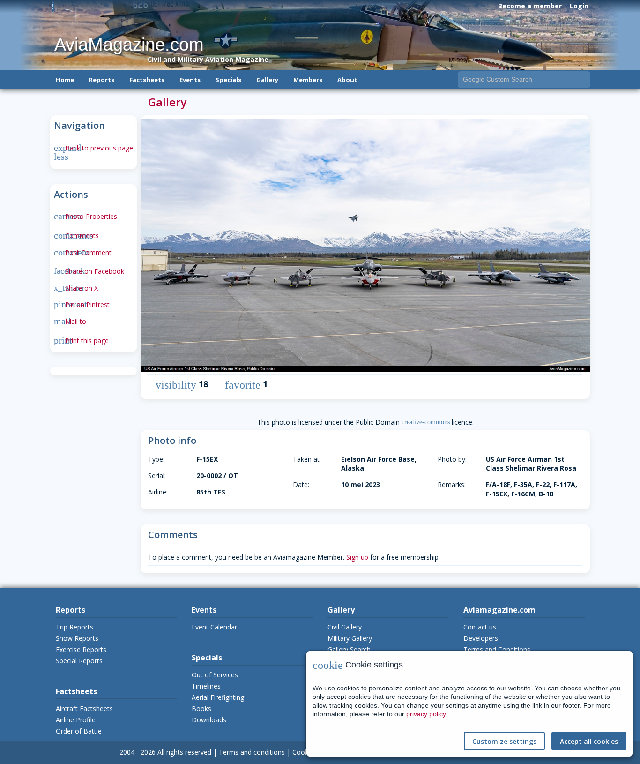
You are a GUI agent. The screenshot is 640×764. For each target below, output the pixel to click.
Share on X (76, 288)
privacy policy (426, 714)
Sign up (357, 557)
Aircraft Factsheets (84, 708)
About (347, 79)
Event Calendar (214, 626)
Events (190, 79)
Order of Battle (79, 731)
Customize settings (504, 741)
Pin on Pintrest (82, 304)
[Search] (582, 79)
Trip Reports (74, 626)
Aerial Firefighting (218, 697)
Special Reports (79, 660)
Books (201, 708)
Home (65, 79)
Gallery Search (349, 649)
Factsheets (146, 79)
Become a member (530, 5)
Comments (76, 235)
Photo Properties (85, 216)
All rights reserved (184, 752)
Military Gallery (349, 638)
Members (307, 79)
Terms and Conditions (496, 649)
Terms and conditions (252, 752)
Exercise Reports (81, 649)
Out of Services (215, 674)
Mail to (70, 321)
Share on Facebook (89, 271)
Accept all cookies (589, 741)
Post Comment (83, 252)
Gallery (267, 79)
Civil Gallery (344, 626)
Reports (101, 79)
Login (579, 5)
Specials (228, 79)
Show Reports (77, 638)
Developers (480, 638)
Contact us (479, 626)
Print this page (81, 340)
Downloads (209, 719)
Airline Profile (76, 719)
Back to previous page (93, 147)
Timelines (206, 686)
